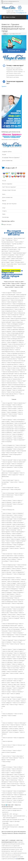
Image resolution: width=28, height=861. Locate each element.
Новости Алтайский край (8, 294)
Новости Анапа (13, 414)
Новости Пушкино (18, 633)
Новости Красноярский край (9, 335)
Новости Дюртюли (13, 474)
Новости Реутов (14, 644)
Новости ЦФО (19, 281)
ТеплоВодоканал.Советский (9, 247)
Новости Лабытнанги (7, 555)
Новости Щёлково (7, 741)
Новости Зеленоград (8, 493)
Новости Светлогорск (13, 783)
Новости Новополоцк (11, 780)
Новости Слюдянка (7, 658)
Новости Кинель (14, 548)
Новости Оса (15, 616)
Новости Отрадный (14, 618)
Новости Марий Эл (12, 342)
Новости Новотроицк (7, 598)
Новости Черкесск (15, 724)
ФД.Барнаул (9, 240)
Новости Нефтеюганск (8, 577)
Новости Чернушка (12, 730)
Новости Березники (19, 440)
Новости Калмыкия (7, 327)
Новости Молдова (7, 802)
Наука (3, 214)
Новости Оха (5, 607)
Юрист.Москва (20, 255)
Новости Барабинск (7, 438)
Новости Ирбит (17, 502)
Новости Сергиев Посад (19, 658)
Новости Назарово (7, 592)
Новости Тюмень (18, 678)
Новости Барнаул (7, 419)
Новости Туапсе (16, 690)
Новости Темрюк (6, 690)
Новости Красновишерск (8, 546)
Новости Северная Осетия (19, 370)
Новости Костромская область (10, 320)
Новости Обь (5, 612)
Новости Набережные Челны (9, 601)
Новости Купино (10, 541)
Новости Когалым (6, 520)
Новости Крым (17, 316)
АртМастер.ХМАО (17, 243)
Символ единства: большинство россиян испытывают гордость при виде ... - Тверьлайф (13, 821)
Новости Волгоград (20, 447)
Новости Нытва (21, 583)
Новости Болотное (7, 436)
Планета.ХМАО (19, 242)
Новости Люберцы (13, 557)
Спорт (4, 208)
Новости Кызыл (18, 515)
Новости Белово (19, 427)
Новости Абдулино (12, 416)
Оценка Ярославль (12, 264)
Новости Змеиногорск (7, 495)
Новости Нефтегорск (18, 599)
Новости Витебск (6, 770)
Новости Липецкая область (14, 338)
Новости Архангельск (19, 403)
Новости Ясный (11, 759)
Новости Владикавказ (7, 447)
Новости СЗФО (19, 287)
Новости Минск (18, 767)
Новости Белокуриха (18, 419)
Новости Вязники (6, 456)
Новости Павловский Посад (9, 623)
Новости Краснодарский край (15, 333)
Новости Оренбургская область (16, 353)
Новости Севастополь (13, 368)
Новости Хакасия (7, 388)
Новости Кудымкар (13, 528)
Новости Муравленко (18, 572)
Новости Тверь (17, 680)
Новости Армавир (12, 412)
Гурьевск (4, 86)
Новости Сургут (18, 651)
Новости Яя (5, 758)
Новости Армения (7, 791)
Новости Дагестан (20, 309)
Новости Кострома (16, 517)
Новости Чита (5, 724)
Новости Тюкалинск (17, 691)
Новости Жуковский (7, 487)
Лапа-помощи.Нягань (7, 245)
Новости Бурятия (12, 302)
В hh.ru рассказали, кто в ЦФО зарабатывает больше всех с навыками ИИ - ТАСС (13, 826)
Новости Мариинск (16, 570)
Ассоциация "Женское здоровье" (11, 157)
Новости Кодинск (15, 539)
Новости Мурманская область (10, 346)
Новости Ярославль (17, 756)
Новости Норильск (18, 592)
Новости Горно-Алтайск (19, 460)
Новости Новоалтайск (8, 587)
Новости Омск (14, 612)
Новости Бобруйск (16, 772)
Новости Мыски (16, 568)
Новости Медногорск (19, 574)
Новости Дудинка (14, 473)
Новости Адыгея (6, 292)
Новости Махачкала (7, 566)
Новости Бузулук (18, 438)
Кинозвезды (5, 217)
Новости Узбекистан (7, 794)
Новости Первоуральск (8, 634)
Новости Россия (9, 281)
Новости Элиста (6, 745)
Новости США (6, 796)
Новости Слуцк (21, 785)
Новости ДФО (20, 285)
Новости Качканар (11, 530)
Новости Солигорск (12, 778)
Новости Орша (15, 776)
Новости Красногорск (18, 524)
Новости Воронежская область (10, 307)
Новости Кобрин (6, 787)
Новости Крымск (16, 533)
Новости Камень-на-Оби (8, 526)
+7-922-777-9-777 (18, 11)
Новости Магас (19, 566)
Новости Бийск (6, 421)
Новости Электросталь (19, 745)
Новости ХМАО (6, 386)
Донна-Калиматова (19, 238)
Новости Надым (11, 583)
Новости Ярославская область (10, 394)
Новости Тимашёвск (18, 688)
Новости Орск (11, 614)
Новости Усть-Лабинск (19, 702)
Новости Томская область (14, 379)
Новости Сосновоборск (13, 666)
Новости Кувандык (18, 544)
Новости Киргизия (18, 800)
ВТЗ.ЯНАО (4, 260)
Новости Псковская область (9, 359)
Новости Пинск (6, 776)
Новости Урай (16, 699)
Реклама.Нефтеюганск (8, 242)
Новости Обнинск (18, 611)
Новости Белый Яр (7, 441)
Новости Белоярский (20, 423)
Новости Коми (5, 318)
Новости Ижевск (7, 500)
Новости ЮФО (9, 287)
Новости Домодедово (8, 471)
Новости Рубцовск (7, 642)
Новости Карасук (20, 541)
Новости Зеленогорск (7, 496)
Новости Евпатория (7, 480)
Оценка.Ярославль (6, 253)
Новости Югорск (7, 750)
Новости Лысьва (14, 561)
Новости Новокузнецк (13, 581)
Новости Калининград (19, 519)
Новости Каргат (6, 542)
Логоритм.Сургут (12, 249)
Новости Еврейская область (9, 311)
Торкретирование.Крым (19, 253)
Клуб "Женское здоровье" (9, 187)
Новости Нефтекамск (17, 603)
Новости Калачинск (7, 544)
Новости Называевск (15, 596)
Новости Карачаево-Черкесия (15, 329)
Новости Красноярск (7, 515)
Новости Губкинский (19, 462)
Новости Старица (6, 655)
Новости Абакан (16, 405)
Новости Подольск (7, 633)
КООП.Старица (5, 258)
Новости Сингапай (12, 671)
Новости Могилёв (17, 769)
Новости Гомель (6, 769)
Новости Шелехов (7, 737)
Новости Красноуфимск (18, 531)
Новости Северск (6, 664)
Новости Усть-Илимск (14, 701)
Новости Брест (6, 772)
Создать (4, 211)
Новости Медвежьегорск (9, 565)
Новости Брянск (18, 425)
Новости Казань (6, 513)
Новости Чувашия (6, 390)
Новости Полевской (20, 634)
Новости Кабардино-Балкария (15, 324)
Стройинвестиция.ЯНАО (14, 260)
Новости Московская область (16, 344)
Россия (4, 154)
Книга (3, 194)
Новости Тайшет (10, 686)
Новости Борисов (19, 774)
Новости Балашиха (20, 428)
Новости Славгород (7, 662)
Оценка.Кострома (14, 251)
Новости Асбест (12, 410)
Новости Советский (7, 651)
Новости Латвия (17, 802)
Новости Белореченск (7, 427)
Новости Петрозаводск (13, 629)
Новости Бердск (17, 436)
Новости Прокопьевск (15, 631)
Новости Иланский (7, 504)
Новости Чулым (13, 728)
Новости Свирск (21, 656)
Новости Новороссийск (16, 590)
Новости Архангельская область (10, 298)
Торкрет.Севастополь (17, 258)
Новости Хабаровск (7, 713)
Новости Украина (18, 793)
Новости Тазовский (7, 680)
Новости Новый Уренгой (8, 585)
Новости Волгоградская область (16, 305)
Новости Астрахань (7, 406)
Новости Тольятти (7, 678)
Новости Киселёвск (7, 522)
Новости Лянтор (18, 553)
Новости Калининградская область (11, 325)
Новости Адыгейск (7, 403)
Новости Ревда (17, 642)
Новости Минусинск (7, 574)
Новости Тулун (20, 686)
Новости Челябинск (7, 723)
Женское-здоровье (7, 238)
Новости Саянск (11, 656)
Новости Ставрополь (19, 653)
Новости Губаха (18, 467)
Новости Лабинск (11, 559)
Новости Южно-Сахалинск (9, 752)
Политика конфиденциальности (11, 1)
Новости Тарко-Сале (13, 684)
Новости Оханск (21, 614)
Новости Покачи (13, 627)
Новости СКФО (10, 285)
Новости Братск (17, 432)
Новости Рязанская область (15, 362)
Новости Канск (6, 539)
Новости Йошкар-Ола (8, 509)
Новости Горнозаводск (16, 465)
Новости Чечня (17, 388)
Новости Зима (18, 495)
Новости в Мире (10, 17)
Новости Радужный (7, 640)
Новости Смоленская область (10, 371)
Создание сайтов (7, 151)
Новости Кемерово (18, 513)
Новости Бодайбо (19, 430)
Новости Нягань (15, 579)
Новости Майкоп (6, 568)
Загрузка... (4, 835)
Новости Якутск (6, 756)
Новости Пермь (6, 636)
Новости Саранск (7, 649)
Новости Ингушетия (12, 314)
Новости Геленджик (17, 463)
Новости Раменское (19, 640)
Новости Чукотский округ (14, 392)
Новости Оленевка (7, 609)
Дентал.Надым (5, 262)
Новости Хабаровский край (18, 386)
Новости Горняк (6, 463)
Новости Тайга (15, 682)
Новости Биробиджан (7, 423)
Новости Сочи (16, 655)
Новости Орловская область (9, 355)
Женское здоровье (7, 184)
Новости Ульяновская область (16, 384)
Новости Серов (18, 662)
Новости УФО (15, 283)
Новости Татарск (6, 691)
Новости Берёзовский (7, 428)
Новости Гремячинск (7, 467)
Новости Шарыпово (19, 737)
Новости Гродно (16, 770)
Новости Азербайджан (19, 791)
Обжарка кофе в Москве (9, 190)
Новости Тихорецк (7, 688)
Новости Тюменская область (9, 382)
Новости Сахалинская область (10, 364)
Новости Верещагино (15, 454)
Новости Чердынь (14, 732)
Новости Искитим (18, 504)
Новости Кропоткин (19, 537)
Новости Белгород (7, 425)
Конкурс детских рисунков (9, 203)
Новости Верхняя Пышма (8, 450)
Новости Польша (17, 798)
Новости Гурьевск (7, 462)
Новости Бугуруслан (7, 440)
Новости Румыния (6, 798)
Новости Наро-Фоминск (8, 594)
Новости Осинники (18, 609)
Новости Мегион (21, 565)
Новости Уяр (5, 704)
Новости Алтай (17, 292)
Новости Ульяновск (16, 697)
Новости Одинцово (7, 611)
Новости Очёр (6, 616)
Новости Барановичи (7, 774)
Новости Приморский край (18, 357)
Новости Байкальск (7, 432)
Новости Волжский (11, 452)
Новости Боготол (6, 434)
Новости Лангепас (7, 553)
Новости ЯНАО (10, 395)
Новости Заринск (19, 493)
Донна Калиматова (7, 160)
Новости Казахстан (7, 800)
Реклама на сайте (8, 3)
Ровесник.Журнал (6, 243)
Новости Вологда (20, 445)
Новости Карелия (6, 331)
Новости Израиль (7, 793)
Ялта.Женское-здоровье (8, 255)
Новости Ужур (13, 704)
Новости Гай (5, 465)
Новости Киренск (6, 533)
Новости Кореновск (16, 535)
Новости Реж (5, 644)
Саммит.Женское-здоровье (14, 256)
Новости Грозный (7, 460)
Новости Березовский (7, 430)
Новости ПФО (6, 283)
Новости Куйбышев (17, 542)
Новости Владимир (7, 449)
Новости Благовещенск (17, 421)
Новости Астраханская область (15, 296)
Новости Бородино (17, 434)
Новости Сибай (14, 673)
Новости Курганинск (7, 537)
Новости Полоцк (13, 781)
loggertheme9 (20, 858)
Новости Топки (6, 682)
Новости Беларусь (7, 767)
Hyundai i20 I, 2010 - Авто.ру (9, 814)
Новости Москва (6, 340)
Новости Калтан (17, 520)
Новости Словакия (16, 796)
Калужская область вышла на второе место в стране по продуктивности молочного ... (12, 810)
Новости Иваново (6, 502)
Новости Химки (12, 715)
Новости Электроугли (7, 747)
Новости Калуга (6, 517)
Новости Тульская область (9, 381)
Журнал (4, 200)
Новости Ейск (14, 482)
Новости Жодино (11, 785)
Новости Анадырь (6, 405)
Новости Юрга (17, 750)
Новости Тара (5, 693)
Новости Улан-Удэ (6, 699)
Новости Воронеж (18, 449)
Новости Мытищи (6, 572)
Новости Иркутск (17, 500)
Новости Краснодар (7, 519)
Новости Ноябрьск (21, 585)
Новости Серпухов (7, 660)
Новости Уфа (6, 697)
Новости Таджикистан (20, 794)
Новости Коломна (18, 522)
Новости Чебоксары (19, 723)
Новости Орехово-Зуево (17, 607)
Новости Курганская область (18, 318)
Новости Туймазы (15, 693)
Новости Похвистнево (18, 636)
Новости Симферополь (19, 649)
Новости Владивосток (8, 445)
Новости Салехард (19, 660)
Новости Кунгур (6, 535)
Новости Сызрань (13, 669)
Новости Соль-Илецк (13, 667)
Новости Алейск (12, 408)
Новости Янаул (6, 761)
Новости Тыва (21, 381)
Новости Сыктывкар (7, 653)
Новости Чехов (13, 726)
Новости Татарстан (12, 375)
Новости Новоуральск (12, 588)
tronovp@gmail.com (21, 12)
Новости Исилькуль (7, 506)
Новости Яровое (13, 758)
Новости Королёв (6, 524)
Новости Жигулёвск (15, 489)
